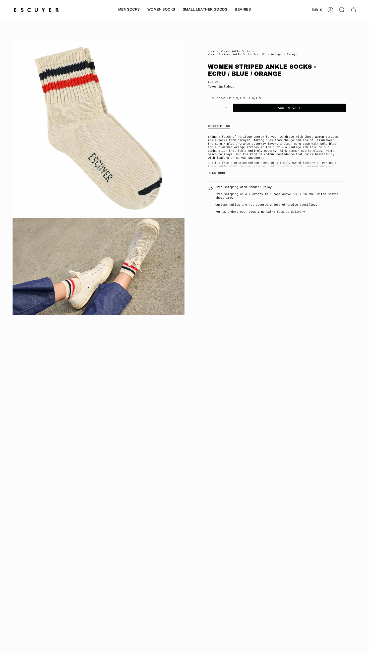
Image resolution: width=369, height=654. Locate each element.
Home (211, 51)
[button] (129, 10)
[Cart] (353, 10)
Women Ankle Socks (236, 51)
